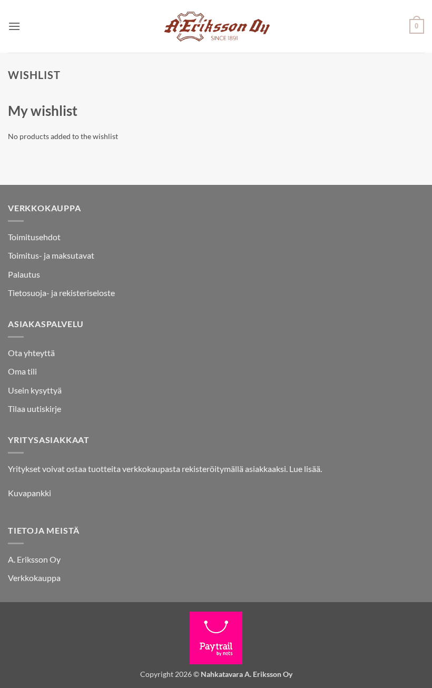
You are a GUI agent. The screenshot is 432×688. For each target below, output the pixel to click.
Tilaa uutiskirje (34, 409)
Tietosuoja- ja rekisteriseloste (61, 293)
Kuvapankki (29, 493)
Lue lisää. (305, 469)
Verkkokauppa (34, 578)
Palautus (24, 274)
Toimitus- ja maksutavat (51, 255)
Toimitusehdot (34, 237)
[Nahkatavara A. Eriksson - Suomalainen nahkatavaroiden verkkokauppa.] (216, 26)
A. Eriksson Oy (34, 559)
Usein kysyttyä (35, 390)
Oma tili (22, 371)
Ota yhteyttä (31, 353)
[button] (14, 26)
